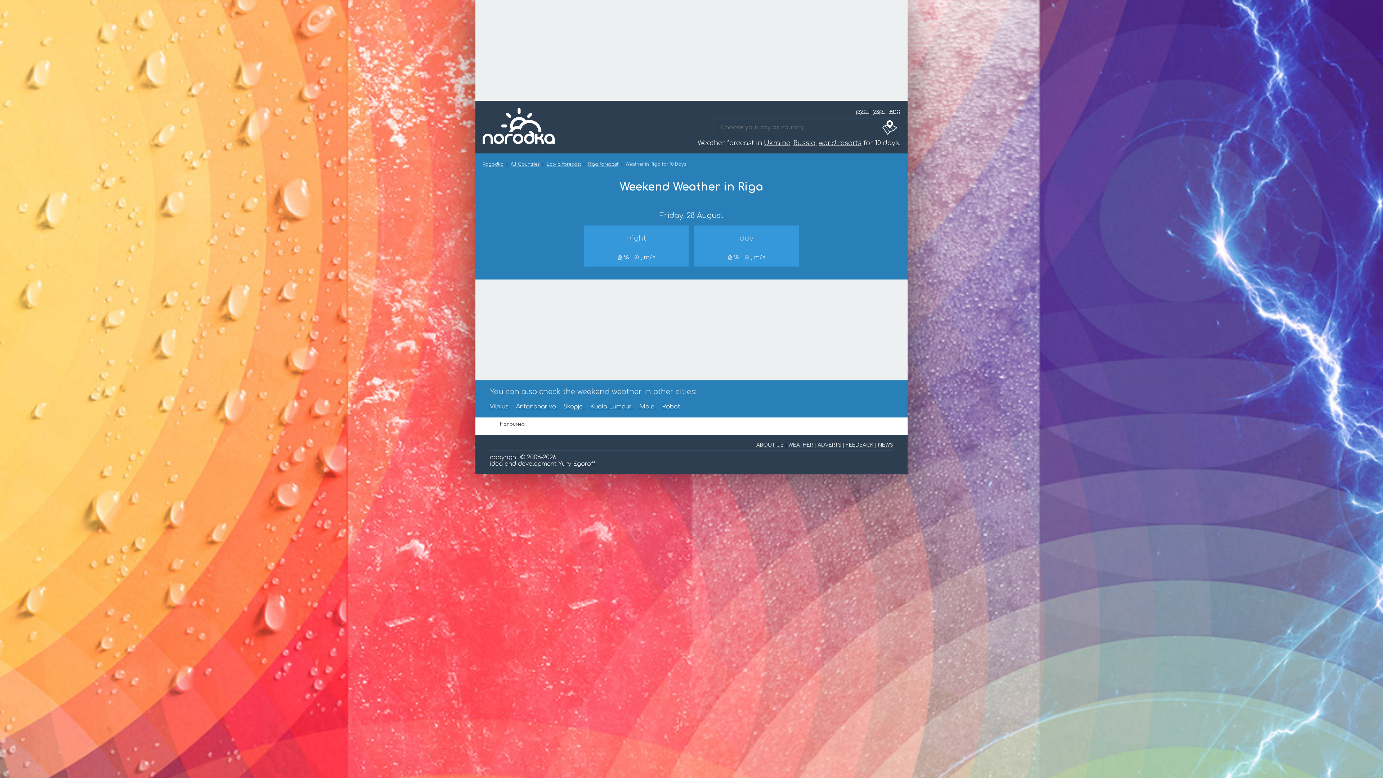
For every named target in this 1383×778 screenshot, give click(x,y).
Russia (804, 143)
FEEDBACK (860, 445)
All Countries (525, 164)
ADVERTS (829, 445)
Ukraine (777, 143)
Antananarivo (537, 406)
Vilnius (500, 406)
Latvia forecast (564, 164)
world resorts (840, 143)
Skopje (574, 406)
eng (894, 111)
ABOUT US (770, 445)
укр (879, 111)
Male (647, 406)
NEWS (885, 445)
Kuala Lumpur (612, 406)
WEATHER (800, 445)
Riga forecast (603, 164)
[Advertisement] (691, 50)
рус (862, 111)
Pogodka (493, 164)
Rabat (671, 406)
